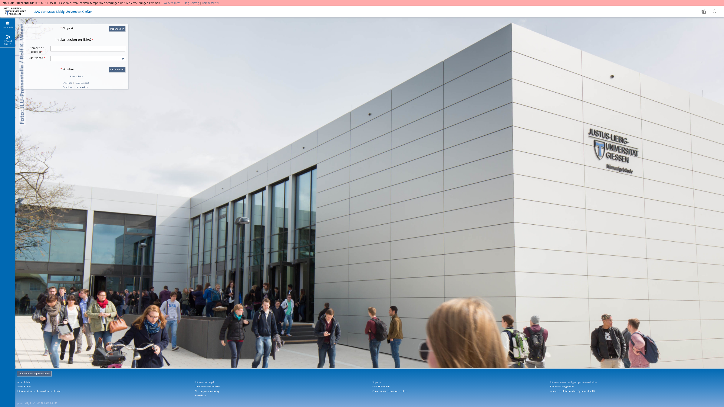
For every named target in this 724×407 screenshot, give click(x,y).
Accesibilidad (24, 386)
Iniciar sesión (117, 28)
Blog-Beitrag (191, 3)
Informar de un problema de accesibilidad (39, 391)
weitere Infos (172, 3)
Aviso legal (200, 395)
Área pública (76, 76)
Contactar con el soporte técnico (389, 391)
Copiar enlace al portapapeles (34, 373)
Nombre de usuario (37, 50)
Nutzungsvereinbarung (207, 391)
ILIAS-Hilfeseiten (381, 386)
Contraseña (37, 58)
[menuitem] (704, 11)
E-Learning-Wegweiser (562, 386)
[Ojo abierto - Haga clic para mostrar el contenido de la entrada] (123, 59)
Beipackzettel (210, 3)
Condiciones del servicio (75, 87)
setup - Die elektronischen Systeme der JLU (572, 391)
